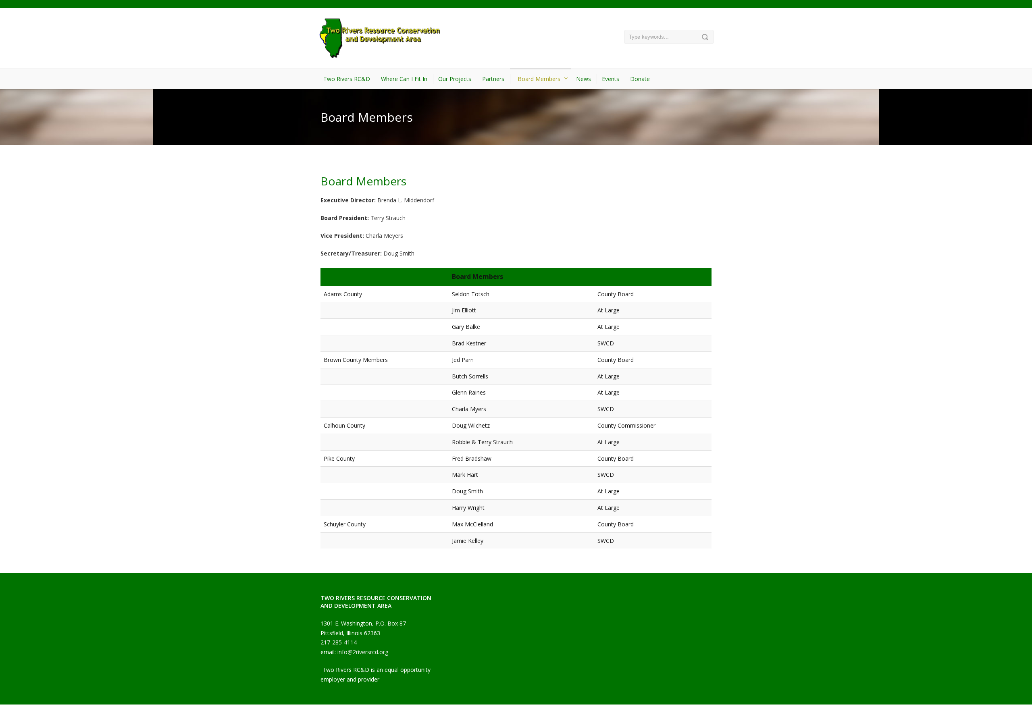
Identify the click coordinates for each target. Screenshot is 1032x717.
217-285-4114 (338, 642)
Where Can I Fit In (404, 79)
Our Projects (454, 79)
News (583, 79)
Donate (640, 79)
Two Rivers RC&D (346, 79)
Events (610, 79)
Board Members (539, 79)
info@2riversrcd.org (362, 652)
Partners (493, 79)
